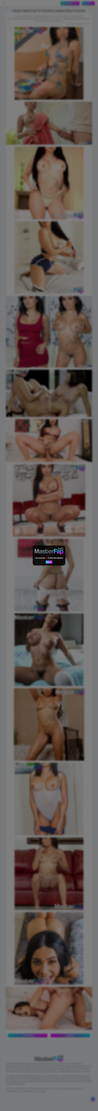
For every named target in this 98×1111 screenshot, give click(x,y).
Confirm (49, 562)
